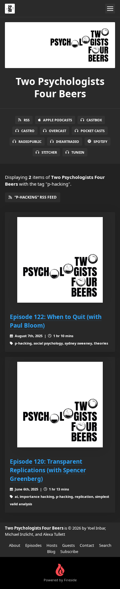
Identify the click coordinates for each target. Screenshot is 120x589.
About (14, 545)
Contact (87, 545)
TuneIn (77, 152)
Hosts (51, 545)
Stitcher (49, 152)
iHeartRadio (67, 141)
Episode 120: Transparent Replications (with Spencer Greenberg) (48, 470)
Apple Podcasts (57, 120)
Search (105, 545)
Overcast (57, 130)
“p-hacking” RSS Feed (35, 197)
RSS (27, 120)
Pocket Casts (93, 130)
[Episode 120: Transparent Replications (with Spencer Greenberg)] (60, 404)
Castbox (94, 120)
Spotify (100, 141)
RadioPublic (30, 141)
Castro (27, 130)
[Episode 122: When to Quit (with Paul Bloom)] (60, 260)
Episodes (33, 545)
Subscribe (69, 551)
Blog (51, 551)
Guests (68, 545)
